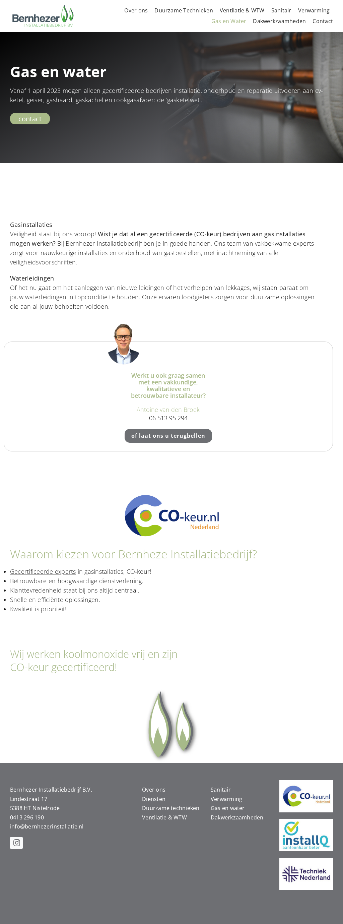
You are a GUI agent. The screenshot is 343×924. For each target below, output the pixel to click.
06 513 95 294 (168, 418)
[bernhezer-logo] (43, 6)
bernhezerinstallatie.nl (54, 826)
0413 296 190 (27, 817)
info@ (17, 826)
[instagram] (16, 843)
